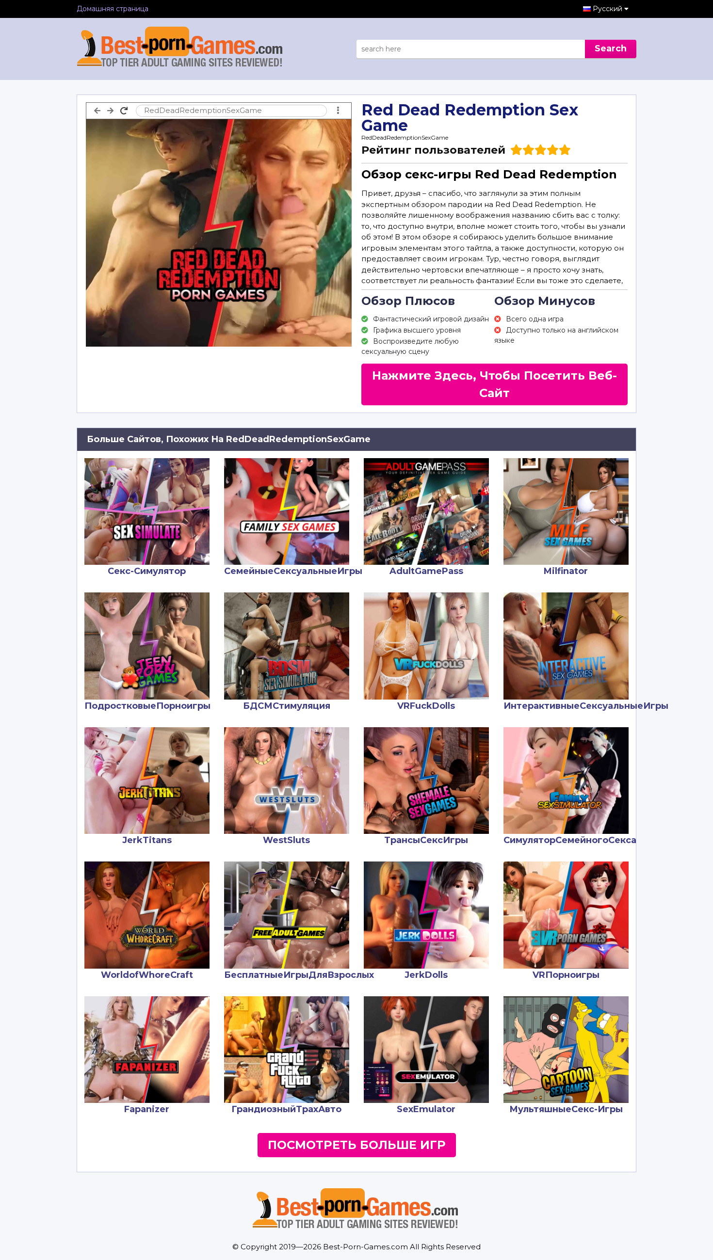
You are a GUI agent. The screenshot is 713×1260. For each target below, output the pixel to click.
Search (611, 48)
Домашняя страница (112, 8)
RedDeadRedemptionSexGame (404, 137)
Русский (608, 8)
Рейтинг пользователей (433, 150)
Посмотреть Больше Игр (357, 1145)
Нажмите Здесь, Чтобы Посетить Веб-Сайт (494, 384)
